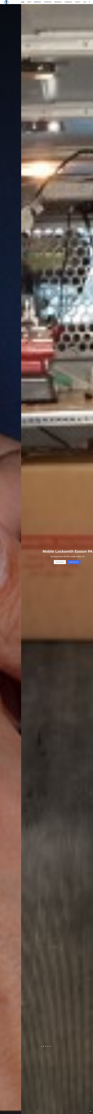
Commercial (68, 2)
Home (22, 2)
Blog (84, 2)
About (29, 2)
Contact (77, 2)
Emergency (37, 2)
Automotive (47, 2)
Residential (58, 2)
